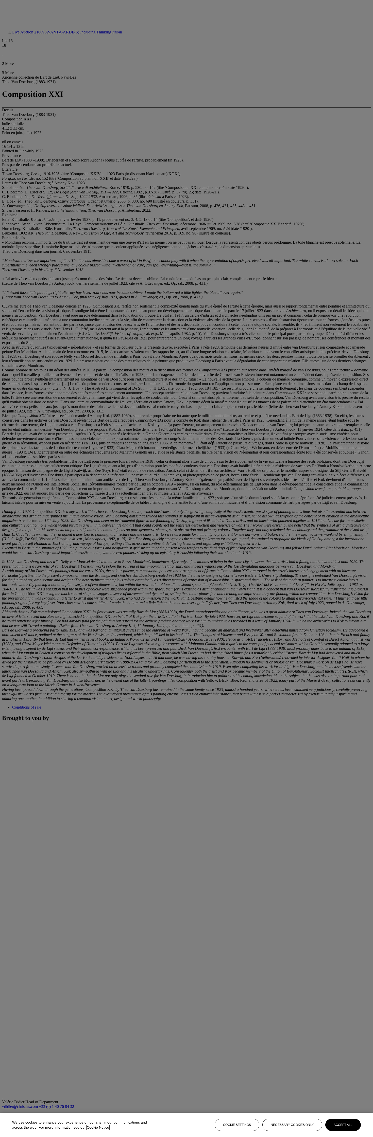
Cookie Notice (98, 1127)
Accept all (343, 1125)
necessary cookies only (292, 1125)
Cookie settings (237, 1125)
